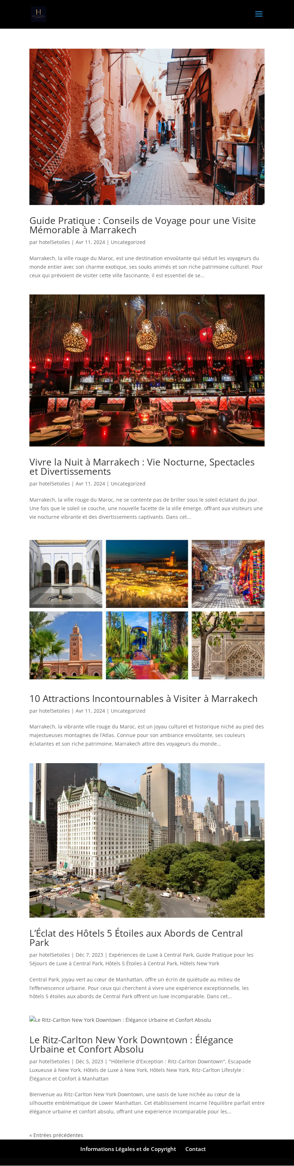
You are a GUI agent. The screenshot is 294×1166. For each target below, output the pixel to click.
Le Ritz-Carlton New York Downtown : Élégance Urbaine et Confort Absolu (131, 1044)
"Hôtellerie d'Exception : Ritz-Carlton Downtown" (167, 1061)
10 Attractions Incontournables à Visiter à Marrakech (143, 698)
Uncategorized (128, 242)
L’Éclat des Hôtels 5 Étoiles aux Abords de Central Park (136, 938)
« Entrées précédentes (56, 1135)
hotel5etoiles (54, 242)
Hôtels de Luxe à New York (115, 1070)
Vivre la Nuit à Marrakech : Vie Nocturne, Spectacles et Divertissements (142, 466)
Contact (195, 1148)
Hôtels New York (199, 963)
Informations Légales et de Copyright (128, 1148)
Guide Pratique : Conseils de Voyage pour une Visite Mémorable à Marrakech (142, 225)
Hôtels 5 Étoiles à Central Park (141, 963)
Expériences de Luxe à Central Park (151, 954)
